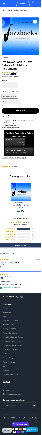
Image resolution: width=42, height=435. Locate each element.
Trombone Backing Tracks (12, 345)
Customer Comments (10, 320)
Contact (5, 366)
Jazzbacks (19, 418)
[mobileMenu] (4, 3)
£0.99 (21, 210)
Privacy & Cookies (9, 329)
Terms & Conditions (10, 333)
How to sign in (8, 312)
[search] (29, 2)
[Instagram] (21, 296)
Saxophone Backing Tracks (13, 337)
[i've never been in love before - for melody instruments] (35, 21)
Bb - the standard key (10, 96)
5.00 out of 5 (26, 222)
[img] (4, 259)
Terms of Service (9, 362)
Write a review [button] (20, 245)
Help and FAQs (8, 324)
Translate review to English (11, 288)
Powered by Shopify (30, 418)
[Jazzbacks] (20, 3)
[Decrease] (4, 85)
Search (5, 308)
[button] (6, 72)
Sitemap (6, 370)
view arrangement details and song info (14, 158)
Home (4, 10)
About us (6, 316)
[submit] (34, 406)
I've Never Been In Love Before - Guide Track (21, 205)
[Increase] (15, 85)
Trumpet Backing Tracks (11, 341)
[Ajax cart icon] (33, 2)
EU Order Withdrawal (10, 374)
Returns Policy (8, 358)
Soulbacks (6, 354)
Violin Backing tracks (10, 349)
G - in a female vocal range (11, 102)
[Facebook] (8, 116)
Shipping (4, 76)
